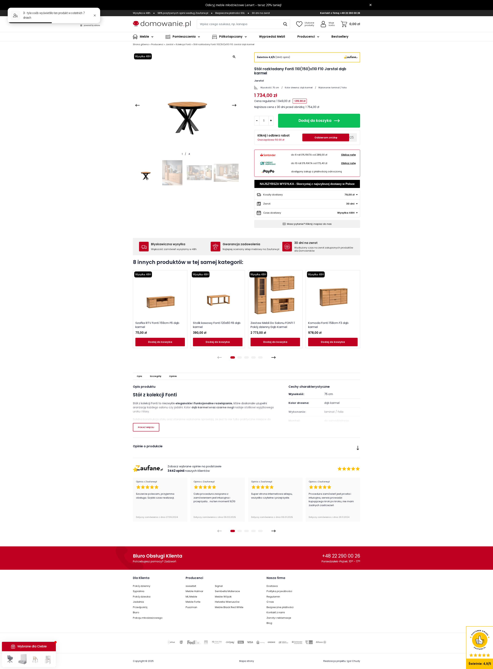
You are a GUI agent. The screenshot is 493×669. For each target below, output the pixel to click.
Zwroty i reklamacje (279, 618)
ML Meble (191, 596)
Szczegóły (155, 376)
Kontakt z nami (276, 612)
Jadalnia (138, 602)
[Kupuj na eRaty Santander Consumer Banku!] (268, 155)
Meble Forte (193, 602)
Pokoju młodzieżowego (148, 618)
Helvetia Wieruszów (227, 602)
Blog (269, 623)
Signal (219, 586)
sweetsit (191, 586)
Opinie (173, 376)
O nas (270, 602)
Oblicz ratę (348, 155)
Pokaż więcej (146, 427)
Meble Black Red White (229, 607)
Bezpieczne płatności (280, 607)
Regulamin (273, 596)
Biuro (136, 612)
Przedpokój (140, 607)
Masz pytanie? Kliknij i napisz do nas (309, 224)
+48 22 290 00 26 (350, 13)
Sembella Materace (227, 591)
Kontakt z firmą (329, 13)
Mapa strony (246, 661)
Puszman (191, 607)
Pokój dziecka (141, 596)
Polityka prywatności (279, 591)
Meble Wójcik (223, 596)
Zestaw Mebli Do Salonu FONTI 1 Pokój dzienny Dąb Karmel (273, 325)
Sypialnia (138, 591)
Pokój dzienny (141, 586)
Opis (139, 376)
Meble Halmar (194, 591)
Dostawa (272, 586)
